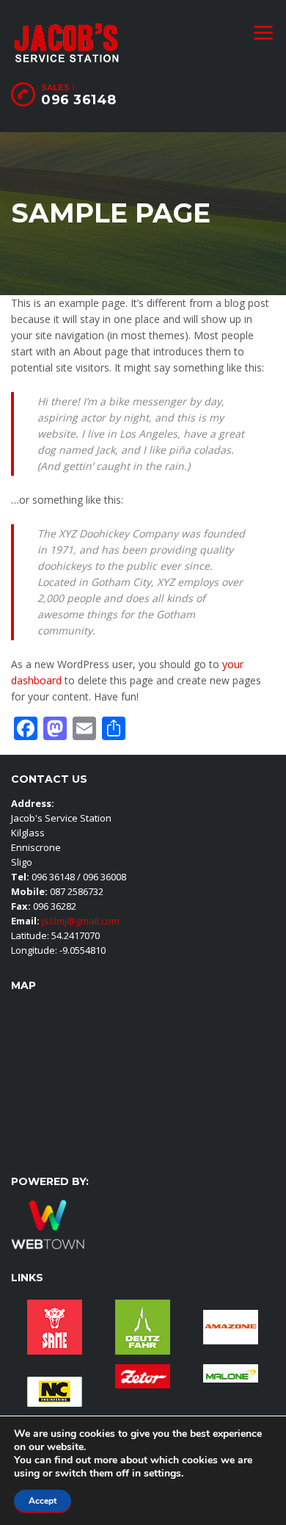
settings (162, 1473)
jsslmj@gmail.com (80, 920)
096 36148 (79, 100)
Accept (42, 1501)
